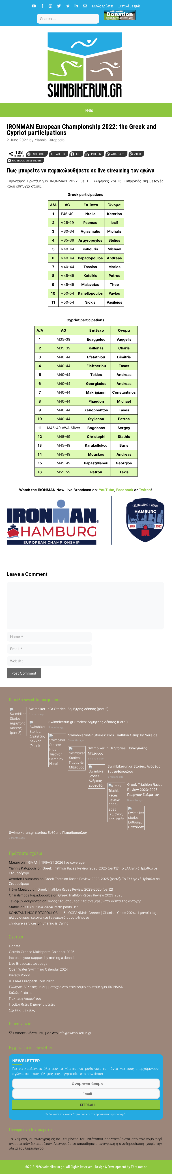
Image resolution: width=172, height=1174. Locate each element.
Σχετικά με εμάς (129, 6)
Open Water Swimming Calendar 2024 (38, 969)
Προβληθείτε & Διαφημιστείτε (32, 1004)
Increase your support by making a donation (43, 958)
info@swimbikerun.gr (75, 1033)
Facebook (124, 490)
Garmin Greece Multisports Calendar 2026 (41, 952)
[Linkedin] (76, 6)
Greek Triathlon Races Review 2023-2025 (90, 895)
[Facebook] (42, 6)
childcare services (23, 923)
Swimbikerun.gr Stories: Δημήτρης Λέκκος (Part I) (88, 722)
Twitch (145, 490)
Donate (14, 946)
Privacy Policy (19, 975)
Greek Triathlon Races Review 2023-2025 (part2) (75, 889)
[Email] (85, 6)
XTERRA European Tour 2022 (31, 981)
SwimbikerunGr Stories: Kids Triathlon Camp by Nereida (112, 735)
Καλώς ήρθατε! (102, 6)
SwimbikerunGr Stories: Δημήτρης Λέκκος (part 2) (68, 709)
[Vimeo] (67, 6)
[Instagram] (50, 6)
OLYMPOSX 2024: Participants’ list (51, 907)
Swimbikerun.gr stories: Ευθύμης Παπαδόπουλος (48, 832)
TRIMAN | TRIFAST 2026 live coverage (55, 862)
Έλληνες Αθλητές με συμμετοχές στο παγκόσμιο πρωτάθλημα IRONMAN (66, 987)
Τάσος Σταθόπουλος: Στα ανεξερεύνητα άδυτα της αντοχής (94, 901)
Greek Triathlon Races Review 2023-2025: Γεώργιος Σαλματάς (144, 789)
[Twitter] (59, 6)
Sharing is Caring (56, 923)
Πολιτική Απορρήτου (25, 998)
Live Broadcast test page (28, 963)
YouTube (106, 490)
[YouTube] (34, 6)
